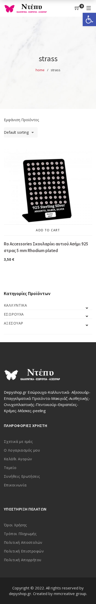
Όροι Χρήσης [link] (15, 525)
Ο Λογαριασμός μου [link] (22, 450)
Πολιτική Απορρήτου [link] (22, 559)
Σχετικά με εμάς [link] (18, 441)
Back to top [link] (86, 590)
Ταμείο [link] (10, 467)
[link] (89, 19)
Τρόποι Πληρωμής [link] (20, 533)
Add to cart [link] (48, 230)
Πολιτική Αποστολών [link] (23, 542)
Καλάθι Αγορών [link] (18, 458)
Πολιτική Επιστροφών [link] (24, 551)
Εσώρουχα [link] (14, 314)
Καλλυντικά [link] (15, 305)
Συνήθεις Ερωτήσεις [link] (22, 476)
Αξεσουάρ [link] (13, 323)
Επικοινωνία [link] (15, 485)
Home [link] (40, 70)
